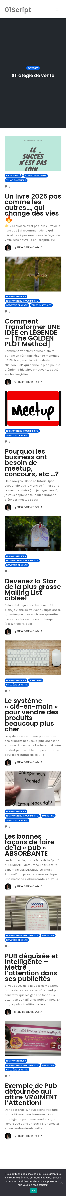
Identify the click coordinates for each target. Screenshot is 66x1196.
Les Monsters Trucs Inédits (22, 301)
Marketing (36, 680)
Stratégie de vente (35, 175)
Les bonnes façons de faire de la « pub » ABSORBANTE (29, 845)
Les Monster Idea (16, 296)
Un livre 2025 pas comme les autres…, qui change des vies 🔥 (33, 208)
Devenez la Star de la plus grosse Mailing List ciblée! (33, 589)
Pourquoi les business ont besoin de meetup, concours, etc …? (32, 463)
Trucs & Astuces (16, 180)
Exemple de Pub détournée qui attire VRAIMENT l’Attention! (31, 1094)
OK (34, 1190)
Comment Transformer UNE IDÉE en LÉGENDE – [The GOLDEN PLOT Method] (32, 333)
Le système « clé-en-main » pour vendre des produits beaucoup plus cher (32, 715)
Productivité (13, 175)
